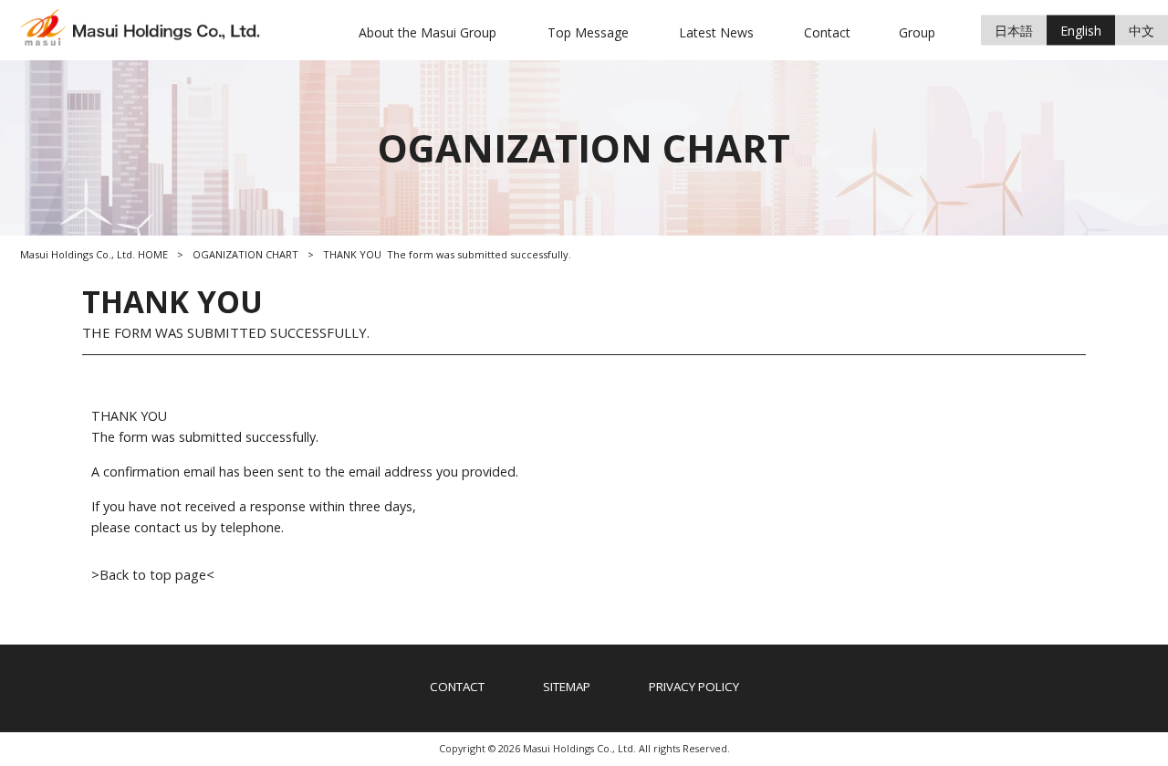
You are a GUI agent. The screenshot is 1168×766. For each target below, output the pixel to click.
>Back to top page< (152, 574)
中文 (1141, 29)
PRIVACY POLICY (694, 686)
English (1080, 29)
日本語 (1014, 29)
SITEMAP (566, 686)
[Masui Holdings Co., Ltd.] (146, 40)
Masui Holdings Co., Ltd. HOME (94, 254)
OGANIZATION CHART (245, 254)
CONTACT (457, 686)
